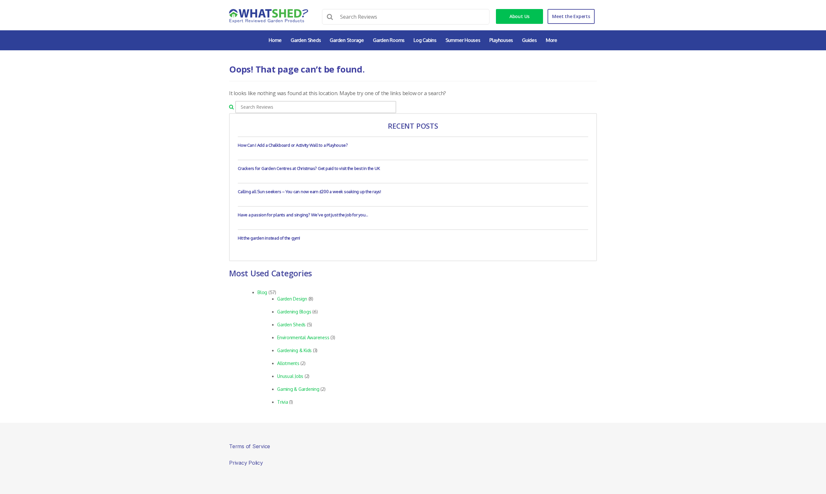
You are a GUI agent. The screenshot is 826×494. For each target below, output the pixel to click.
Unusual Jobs (290, 376)
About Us (519, 16)
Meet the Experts (571, 16)
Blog (262, 292)
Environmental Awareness (303, 337)
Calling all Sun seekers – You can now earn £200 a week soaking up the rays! (309, 191)
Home (275, 40)
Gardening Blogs (294, 311)
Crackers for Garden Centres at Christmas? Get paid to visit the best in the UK (309, 168)
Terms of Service (249, 446)
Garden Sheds (306, 40)
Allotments (288, 363)
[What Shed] (268, 16)
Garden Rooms (389, 40)
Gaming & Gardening (298, 389)
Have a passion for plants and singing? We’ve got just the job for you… (303, 214)
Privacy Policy (246, 462)
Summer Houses (463, 40)
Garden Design (292, 298)
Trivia (282, 402)
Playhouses (501, 40)
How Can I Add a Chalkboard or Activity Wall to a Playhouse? (293, 145)
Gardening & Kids (294, 350)
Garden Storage (347, 40)
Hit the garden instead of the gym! (269, 238)
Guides (529, 40)
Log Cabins (425, 40)
